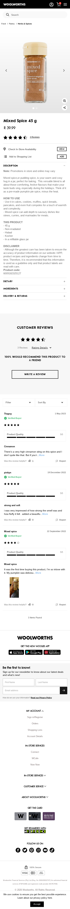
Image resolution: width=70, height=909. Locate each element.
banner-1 (37, 108)
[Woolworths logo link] (14, 4)
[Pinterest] (31, 850)
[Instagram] (38, 850)
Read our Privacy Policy (41, 698)
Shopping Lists (35, 730)
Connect (35, 752)
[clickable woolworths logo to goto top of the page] (35, 638)
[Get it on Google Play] (34, 652)
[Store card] (20, 816)
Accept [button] (36, 904)
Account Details (35, 736)
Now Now (35, 764)
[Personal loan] (48, 816)
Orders (35, 723)
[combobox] (38, 15)
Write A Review (35, 374)
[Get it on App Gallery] (52, 652)
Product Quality (15, 434)
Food (3, 24)
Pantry (12, 24)
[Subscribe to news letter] (63, 690)
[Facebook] (18, 850)
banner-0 (33, 108)
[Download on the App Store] (16, 652)
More (42, 455)
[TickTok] (52, 850)
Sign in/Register (35, 717)
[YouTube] (45, 850)
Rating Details (40, 347)
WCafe (35, 758)
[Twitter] (24, 850)
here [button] (50, 898)
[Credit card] (34, 816)
